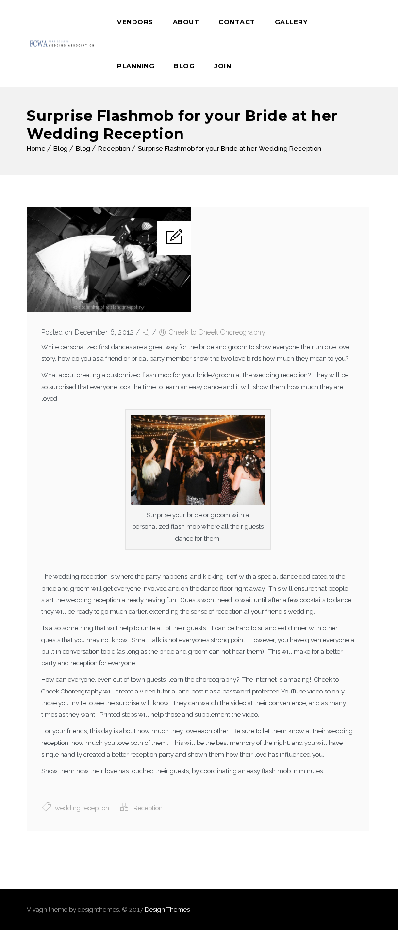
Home (36, 148)
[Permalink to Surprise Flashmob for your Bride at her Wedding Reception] (109, 309)
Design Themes (167, 909)
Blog (184, 65)
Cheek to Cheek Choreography (217, 332)
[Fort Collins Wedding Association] (62, 43)
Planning (135, 65)
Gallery (291, 22)
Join (222, 65)
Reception (114, 148)
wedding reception (82, 808)
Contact (236, 22)
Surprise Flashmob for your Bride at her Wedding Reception (229, 148)
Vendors (135, 22)
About (186, 22)
